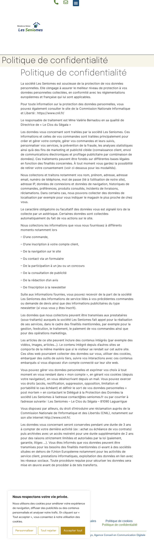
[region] (49, 515)
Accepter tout (73, 530)
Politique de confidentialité (119, 524)
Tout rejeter (48, 530)
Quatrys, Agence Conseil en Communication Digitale (114, 534)
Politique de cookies (119, 521)
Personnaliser (24, 530)
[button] (76, 3)
